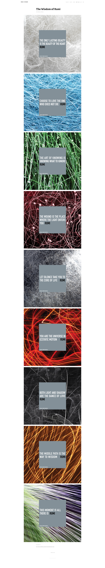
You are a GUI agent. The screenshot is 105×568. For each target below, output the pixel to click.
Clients (71, 2)
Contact (74, 2)
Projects (67, 2)
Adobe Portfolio (54, 558)
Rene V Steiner (24, 2)
